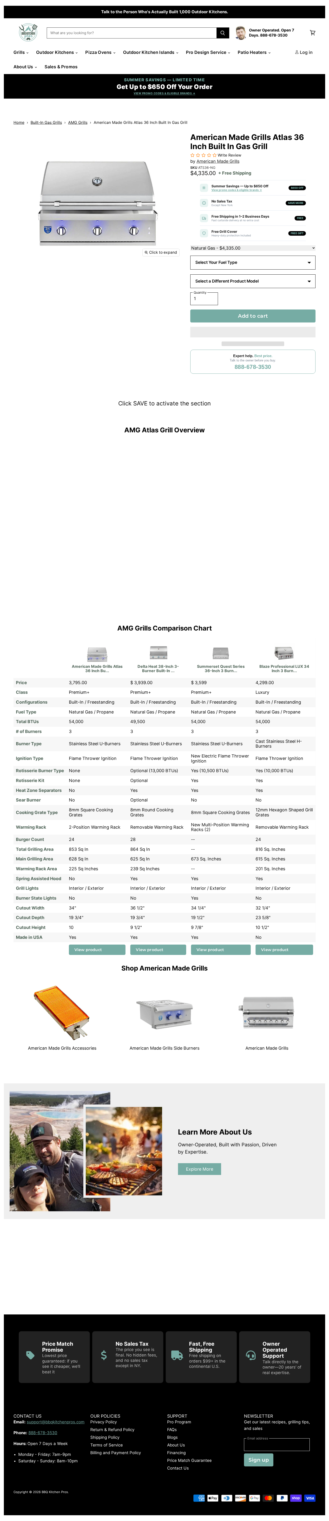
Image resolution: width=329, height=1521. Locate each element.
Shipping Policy (104, 1437)
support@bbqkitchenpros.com (56, 1422)
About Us (23, 66)
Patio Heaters (253, 52)
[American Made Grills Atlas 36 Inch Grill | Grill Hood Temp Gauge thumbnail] (104, 293)
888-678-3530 (253, 367)
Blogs (172, 1437)
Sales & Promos (61, 66)
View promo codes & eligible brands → (236, 190)
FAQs (172, 1429)
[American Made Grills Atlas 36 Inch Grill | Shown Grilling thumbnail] (84, 293)
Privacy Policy (103, 1422)
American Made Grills (218, 161)
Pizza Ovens (98, 52)
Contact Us (178, 1468)
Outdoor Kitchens (55, 52)
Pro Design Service (206, 52)
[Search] (223, 32)
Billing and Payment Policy (115, 1452)
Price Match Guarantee (189, 1460)
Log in (306, 52)
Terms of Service (106, 1445)
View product (88, 949)
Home (18, 122)
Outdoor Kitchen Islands (149, 52)
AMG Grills (77, 122)
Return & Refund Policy (112, 1429)
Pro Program (179, 1422)
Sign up (259, 1460)
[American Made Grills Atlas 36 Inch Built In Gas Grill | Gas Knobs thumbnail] (22, 293)
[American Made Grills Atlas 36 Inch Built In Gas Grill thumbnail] (22, 273)
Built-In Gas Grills (46, 122)
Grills (19, 52)
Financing (176, 1452)
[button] (253, 332)
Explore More (199, 1169)
